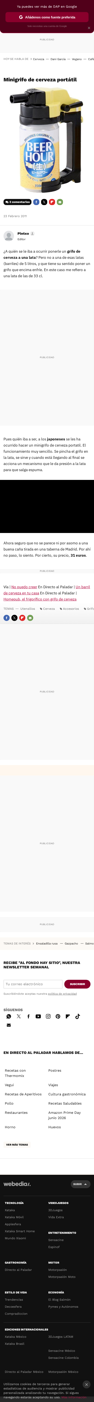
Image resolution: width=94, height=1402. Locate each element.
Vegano (77, 59)
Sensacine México (61, 1350)
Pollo (9, 1103)
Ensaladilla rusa (47, 943)
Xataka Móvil (14, 1217)
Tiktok (77, 1015)
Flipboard (52, 202)
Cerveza (38, 59)
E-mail (60, 202)
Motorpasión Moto (61, 1277)
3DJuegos (55, 1210)
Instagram (48, 1015)
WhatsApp (8, 1015)
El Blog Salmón (59, 1299)
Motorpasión (57, 1269)
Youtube (38, 1015)
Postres (54, 1070)
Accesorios (71, 608)
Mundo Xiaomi (15, 1238)
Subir (77, 1184)
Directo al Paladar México (24, 1371)
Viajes (53, 1085)
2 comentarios (19, 202)
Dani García (58, 59)
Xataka (10, 1210)
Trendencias (14, 1299)
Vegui (9, 1085)
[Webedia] (17, 1186)
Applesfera (13, 1224)
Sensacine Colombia (63, 1357)
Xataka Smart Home (20, 1231)
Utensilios (27, 608)
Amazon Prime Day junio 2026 (64, 1115)
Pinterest (57, 1015)
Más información (74, 1397)
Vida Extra (56, 1217)
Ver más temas (17, 1144)
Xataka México (15, 1336)
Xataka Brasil (14, 1343)
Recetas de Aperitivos (23, 1094)
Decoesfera (13, 1306)
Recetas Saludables (65, 1103)
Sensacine (56, 1240)
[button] (25, 233)
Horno (10, 1127)
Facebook (36, 202)
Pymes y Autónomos (63, 1306)
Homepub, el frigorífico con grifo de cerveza (40, 599)
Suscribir (77, 984)
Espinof (54, 1247)
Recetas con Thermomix (15, 1073)
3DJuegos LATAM (60, 1336)
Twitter (44, 202)
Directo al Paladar (18, 1269)
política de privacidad (62, 993)
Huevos (54, 1127)
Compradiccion (16, 1313)
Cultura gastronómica (67, 1094)
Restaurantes (16, 1113)
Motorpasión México (63, 1371)
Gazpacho (72, 943)
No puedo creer (24, 587)
